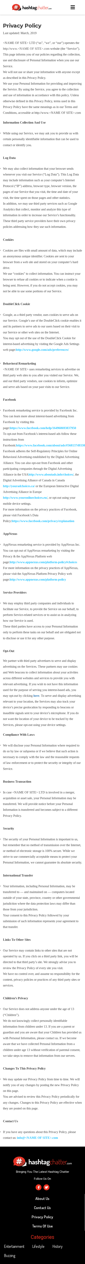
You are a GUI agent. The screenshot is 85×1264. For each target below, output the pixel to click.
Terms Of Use (42, 1225)
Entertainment (14, 1246)
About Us (42, 1198)
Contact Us (42, 1207)
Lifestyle (38, 1246)
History (57, 1246)
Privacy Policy (42, 1216)
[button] (73, 7)
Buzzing (9, 1255)
